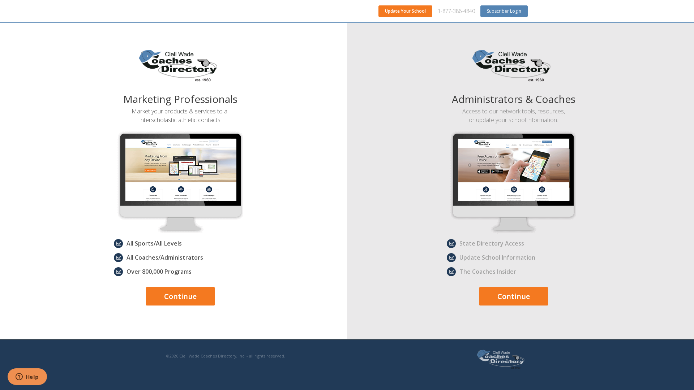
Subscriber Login (504, 11)
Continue (180, 296)
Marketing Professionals (180, 99)
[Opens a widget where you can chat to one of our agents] (27, 377)
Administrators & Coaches (513, 99)
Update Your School (405, 11)
